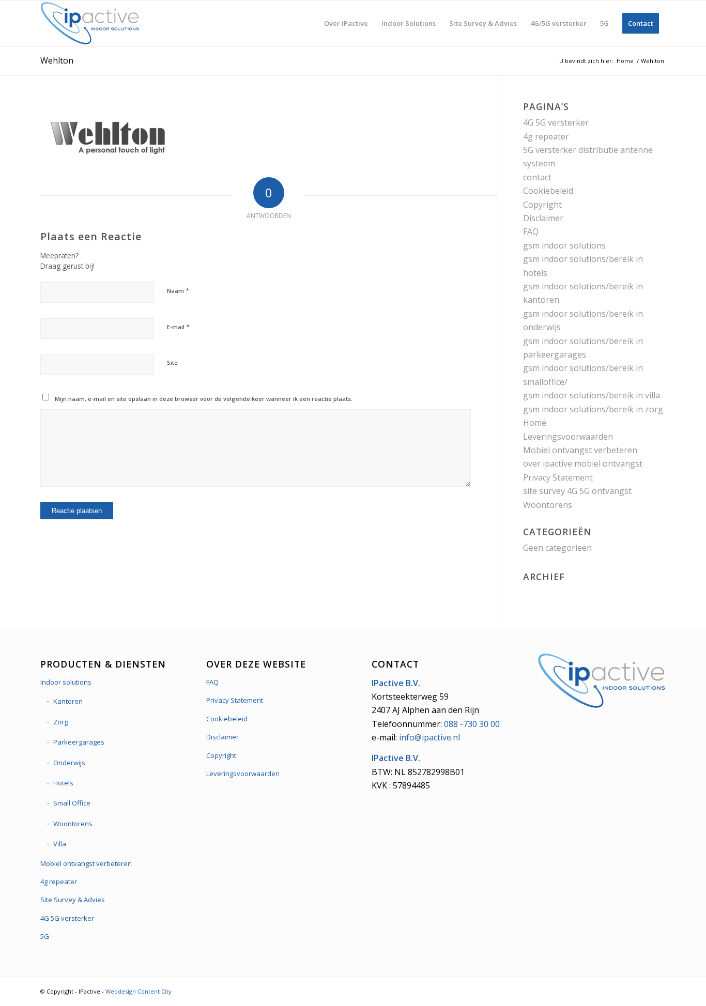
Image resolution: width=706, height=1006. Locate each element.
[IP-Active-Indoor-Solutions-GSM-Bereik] (90, 23)
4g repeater (546, 136)
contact (537, 177)
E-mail (178, 326)
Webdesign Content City (138, 991)
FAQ (531, 231)
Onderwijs (69, 762)
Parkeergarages (78, 742)
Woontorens (547, 504)
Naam (178, 290)
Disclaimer (543, 218)
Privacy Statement (558, 477)
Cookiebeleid (548, 190)
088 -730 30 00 (472, 724)
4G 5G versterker (556, 122)
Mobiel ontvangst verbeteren (580, 450)
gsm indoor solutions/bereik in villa (591, 395)
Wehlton (56, 60)
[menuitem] (346, 23)
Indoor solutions (65, 682)
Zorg (60, 721)
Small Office (71, 803)
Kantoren (68, 701)
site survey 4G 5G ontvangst (577, 491)
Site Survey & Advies (72, 899)
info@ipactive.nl (429, 737)
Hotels (63, 782)
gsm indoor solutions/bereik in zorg (593, 409)
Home (534, 422)
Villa (59, 843)
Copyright (542, 204)
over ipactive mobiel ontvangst (582, 463)
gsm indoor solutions (564, 245)
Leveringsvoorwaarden (568, 436)
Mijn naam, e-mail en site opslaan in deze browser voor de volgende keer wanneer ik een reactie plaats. (203, 399)
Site (172, 362)
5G (44, 936)
